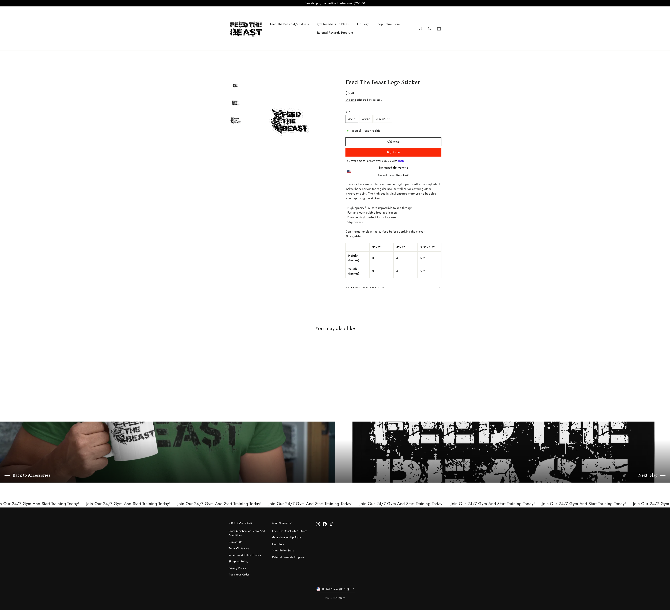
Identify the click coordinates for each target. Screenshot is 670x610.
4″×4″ (366, 119)
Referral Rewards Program (335, 32)
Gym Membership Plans (332, 24)
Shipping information (364, 287)
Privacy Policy (237, 568)
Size (349, 112)
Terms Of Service (239, 548)
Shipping (350, 99)
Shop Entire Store (388, 24)
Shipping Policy (238, 561)
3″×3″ (351, 119)
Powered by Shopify (335, 597)
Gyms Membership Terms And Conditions (247, 533)
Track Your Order (239, 575)
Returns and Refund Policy (245, 555)
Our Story (362, 24)
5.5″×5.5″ (383, 119)
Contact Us (235, 542)
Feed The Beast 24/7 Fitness (289, 24)
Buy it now (393, 152)
